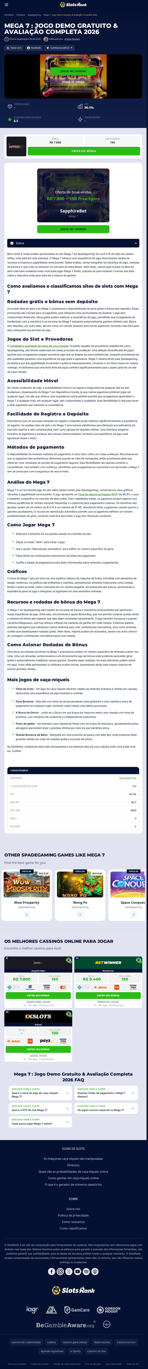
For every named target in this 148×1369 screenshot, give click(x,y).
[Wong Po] (80, 895)
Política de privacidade (73, 1215)
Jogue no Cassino (73, 71)
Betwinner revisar (108, 1001)
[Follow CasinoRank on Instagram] (60, 1271)
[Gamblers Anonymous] (51, 1310)
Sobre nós (73, 1209)
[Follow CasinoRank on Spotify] (86, 1271)
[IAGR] (32, 1310)
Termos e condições (17, 1364)
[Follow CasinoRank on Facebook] (51, 1271)
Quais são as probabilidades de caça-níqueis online (73, 1172)
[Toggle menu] (6, 4)
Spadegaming (127, 778)
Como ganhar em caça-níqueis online (73, 1178)
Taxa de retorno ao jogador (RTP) (98, 494)
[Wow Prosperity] (26, 895)
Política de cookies (39, 1364)
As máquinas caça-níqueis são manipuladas (73, 1159)
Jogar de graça (73, 81)
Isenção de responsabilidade (66, 1364)
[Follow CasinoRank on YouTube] (77, 1271)
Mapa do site (133, 1364)
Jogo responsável (114, 1364)
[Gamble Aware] (66, 1324)
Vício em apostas (93, 1364)
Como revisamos (73, 1222)
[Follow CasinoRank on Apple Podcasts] (95, 1271)
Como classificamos (73, 1228)
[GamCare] (77, 1310)
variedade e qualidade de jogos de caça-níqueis (39, 345)
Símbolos (73, 1165)
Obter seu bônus (84, 151)
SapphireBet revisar (38, 1001)
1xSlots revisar (38, 1055)
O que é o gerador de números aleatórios (73, 1185)
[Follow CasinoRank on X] (69, 1271)
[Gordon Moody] (108, 1310)
